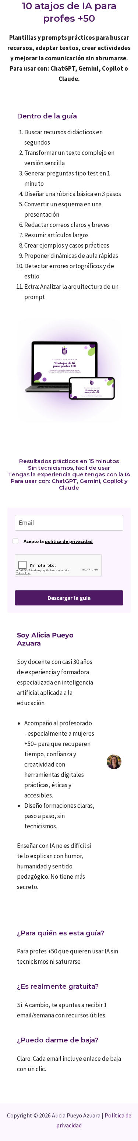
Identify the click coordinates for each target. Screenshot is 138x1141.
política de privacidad (69, 541)
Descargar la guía (69, 597)
